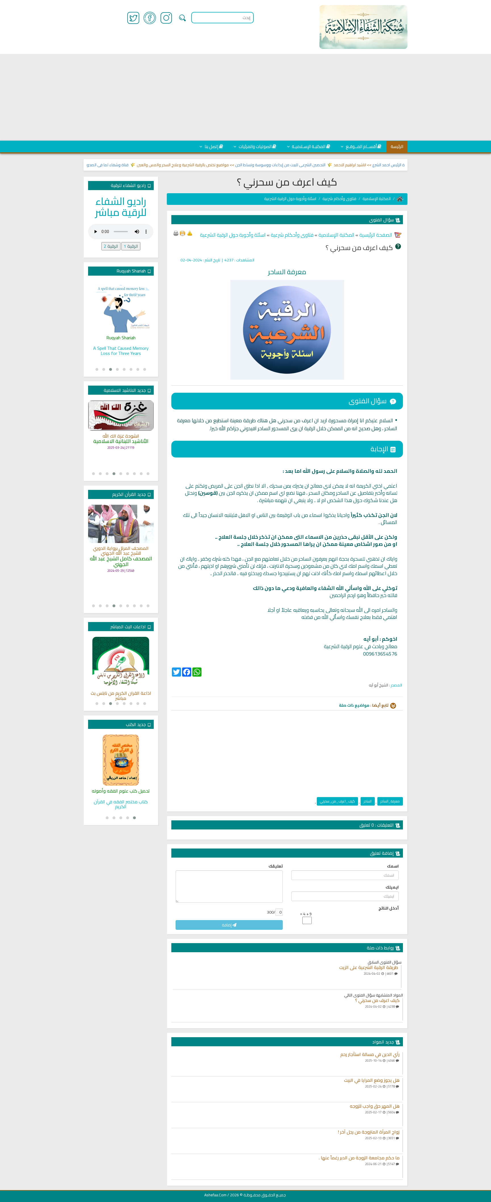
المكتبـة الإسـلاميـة (308, 146)
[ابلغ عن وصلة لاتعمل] (190, 232)
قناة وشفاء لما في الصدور (124, 165)
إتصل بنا (211, 146)
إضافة (227, 925)
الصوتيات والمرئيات (255, 146)
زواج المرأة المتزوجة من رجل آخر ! (369, 1132)
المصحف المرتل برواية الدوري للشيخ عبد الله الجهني (121, 551)
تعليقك (276, 866)
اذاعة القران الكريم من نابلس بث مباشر (121, 696)
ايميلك (392, 887)
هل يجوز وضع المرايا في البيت (372, 1080)
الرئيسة (397, 146)
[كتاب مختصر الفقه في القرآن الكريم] (121, 760)
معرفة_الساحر (390, 801)
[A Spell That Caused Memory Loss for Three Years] (121, 306)
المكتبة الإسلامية (377, 198)
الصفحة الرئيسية (375, 235)
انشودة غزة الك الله (121, 436)
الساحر (368, 801)
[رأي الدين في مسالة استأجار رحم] (402, 1063)
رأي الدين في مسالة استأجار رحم (370, 1054)
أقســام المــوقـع (361, 146)
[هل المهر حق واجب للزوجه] (402, 1115)
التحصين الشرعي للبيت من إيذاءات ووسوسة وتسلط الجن (298, 165)
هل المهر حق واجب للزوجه (375, 1106)
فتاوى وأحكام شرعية (339, 198)
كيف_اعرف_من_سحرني (337, 801)
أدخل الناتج (388, 908)
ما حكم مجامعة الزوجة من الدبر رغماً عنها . (359, 1158)
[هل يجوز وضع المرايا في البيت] (402, 1089)
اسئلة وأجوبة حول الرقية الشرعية (290, 198)
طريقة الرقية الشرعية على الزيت (368, 967)
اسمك (393, 866)
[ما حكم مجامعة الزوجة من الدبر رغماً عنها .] (402, 1166)
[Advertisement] (245, 97)
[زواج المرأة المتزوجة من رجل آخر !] (402, 1141)
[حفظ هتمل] (182, 232)
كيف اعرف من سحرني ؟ (377, 1000)
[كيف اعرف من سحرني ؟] (402, 1009)
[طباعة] (176, 232)
